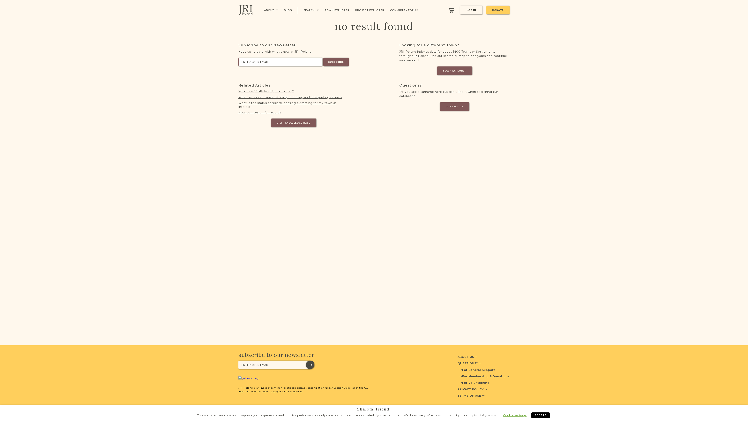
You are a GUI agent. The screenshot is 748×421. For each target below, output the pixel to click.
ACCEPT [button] (541, 415)
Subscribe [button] (336, 62)
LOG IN (471, 10)
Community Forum (404, 10)
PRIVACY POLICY (471, 389)
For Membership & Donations (486, 376)
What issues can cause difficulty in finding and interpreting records (290, 97)
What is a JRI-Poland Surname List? (266, 91)
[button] (310, 365)
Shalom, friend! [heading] (374, 409)
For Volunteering (476, 383)
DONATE (498, 10)
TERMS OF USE (470, 395)
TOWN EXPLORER (454, 70)
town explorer (337, 10)
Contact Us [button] (454, 106)
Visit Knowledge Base (293, 122)
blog (288, 10)
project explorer (369, 10)
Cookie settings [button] (515, 415)
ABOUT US (466, 357)
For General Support (478, 370)
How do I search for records (259, 112)
